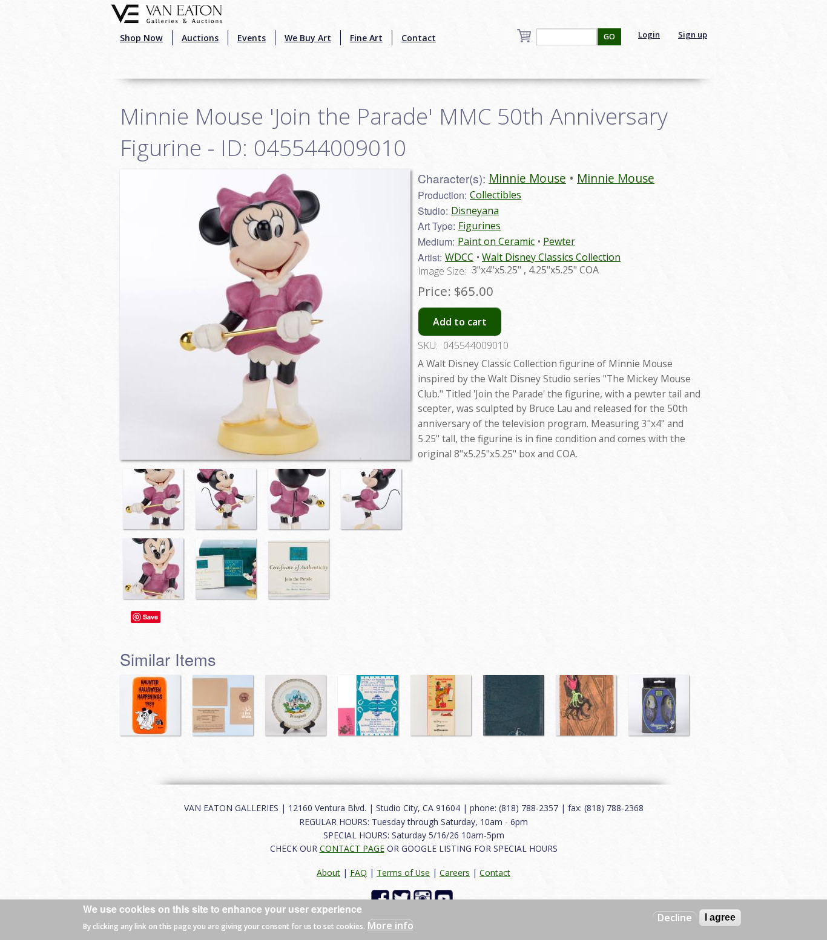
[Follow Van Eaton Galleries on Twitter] (403, 898)
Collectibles (495, 194)
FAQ (358, 872)
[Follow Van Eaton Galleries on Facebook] (381, 898)
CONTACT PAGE (352, 848)
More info (390, 925)
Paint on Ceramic (496, 241)
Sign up (692, 34)
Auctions (200, 38)
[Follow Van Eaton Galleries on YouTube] (445, 898)
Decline (674, 917)
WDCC (459, 257)
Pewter (559, 241)
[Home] (167, 12)
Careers (455, 872)
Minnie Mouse (527, 178)
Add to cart (460, 321)
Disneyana (475, 210)
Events (251, 38)
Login (649, 34)
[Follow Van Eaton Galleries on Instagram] (424, 898)
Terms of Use (403, 872)
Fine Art (366, 38)
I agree (720, 917)
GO (609, 36)
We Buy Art (308, 38)
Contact (418, 38)
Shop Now (141, 38)
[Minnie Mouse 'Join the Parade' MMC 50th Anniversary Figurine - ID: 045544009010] (156, 493)
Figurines (479, 225)
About (328, 872)
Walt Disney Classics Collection (551, 257)
